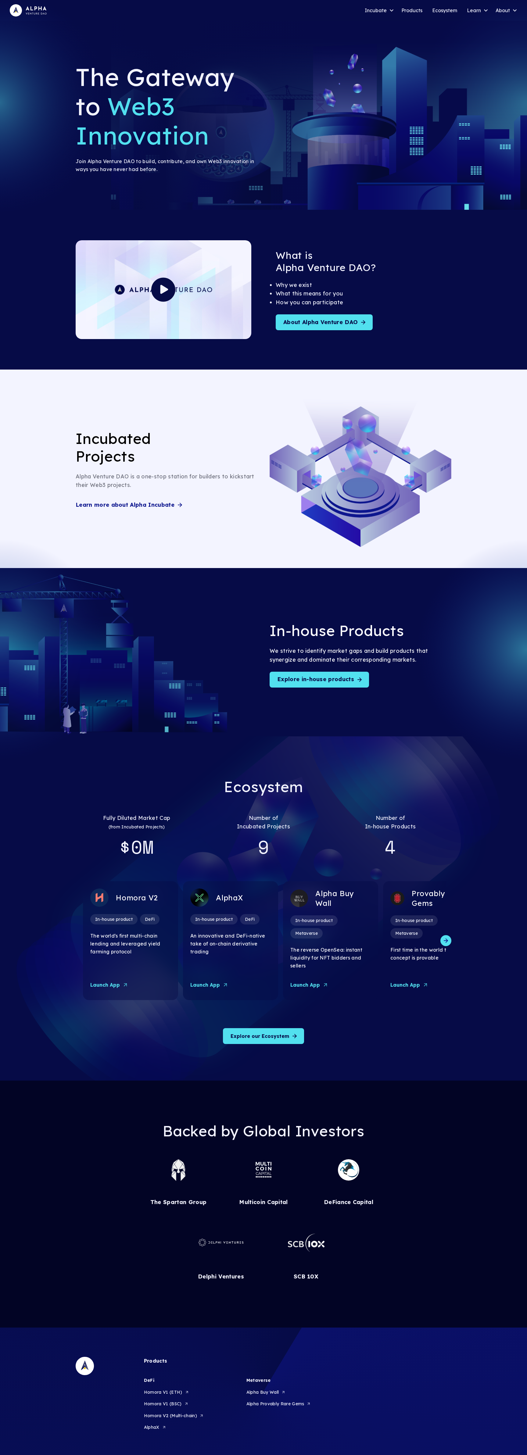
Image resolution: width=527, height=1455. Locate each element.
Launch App (105, 985)
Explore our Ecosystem (260, 1036)
